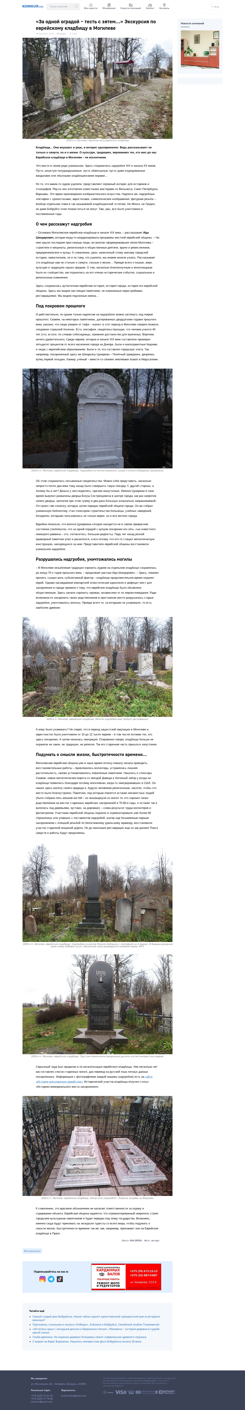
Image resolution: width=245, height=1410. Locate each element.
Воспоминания (32, 1251)
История (61, 33)
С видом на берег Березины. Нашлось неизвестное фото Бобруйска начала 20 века (86, 1341)
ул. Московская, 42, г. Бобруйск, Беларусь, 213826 (58, 1384)
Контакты (164, 8)
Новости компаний (130, 8)
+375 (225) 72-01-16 (42, 1395)
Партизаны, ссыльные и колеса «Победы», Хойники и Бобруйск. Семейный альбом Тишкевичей (95, 1324)
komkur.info (150, 1381)
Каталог (150, 8)
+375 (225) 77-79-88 (42, 1398)
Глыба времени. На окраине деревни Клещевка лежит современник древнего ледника (89, 1337)
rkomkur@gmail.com (41, 1401)
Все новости (90, 8)
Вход (216, 6)
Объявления (109, 8)
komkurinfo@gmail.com (73, 1395)
